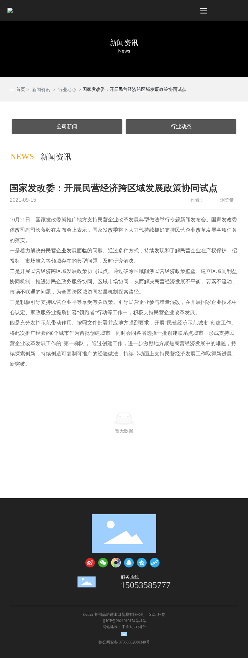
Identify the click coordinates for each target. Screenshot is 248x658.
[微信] (103, 562)
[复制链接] (155, 562)
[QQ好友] (129, 562)
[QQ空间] (142, 562)
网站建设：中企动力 (119, 626)
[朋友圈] (116, 562)
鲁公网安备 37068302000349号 (124, 642)
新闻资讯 (124, 42)
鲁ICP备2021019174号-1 (122, 621)
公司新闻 (67, 126)
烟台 (142, 626)
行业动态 (67, 89)
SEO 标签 (157, 614)
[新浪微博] (90, 562)
